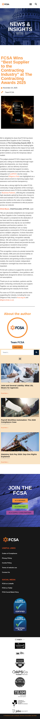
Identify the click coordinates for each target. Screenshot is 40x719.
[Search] (36, 352)
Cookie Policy (7, 563)
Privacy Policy (7, 558)
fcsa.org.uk (21, 297)
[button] (31, 4)
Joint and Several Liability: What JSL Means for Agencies (17, 387)
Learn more (17, 347)
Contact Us (6, 572)
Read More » (4, 393)
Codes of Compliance (9, 553)
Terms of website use (9, 567)
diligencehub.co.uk (7, 300)
